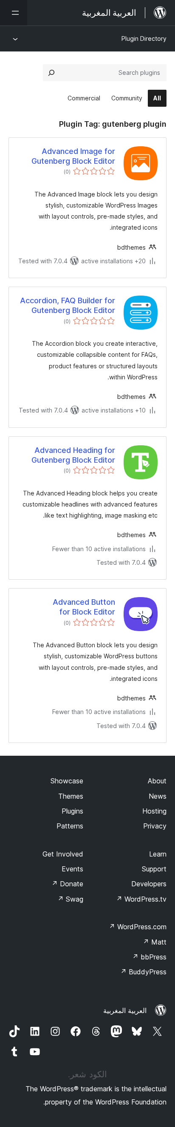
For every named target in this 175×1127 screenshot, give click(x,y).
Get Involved (62, 854)
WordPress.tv (141, 899)
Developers (149, 883)
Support (154, 869)
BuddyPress (143, 972)
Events (72, 869)
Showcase (67, 781)
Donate (67, 883)
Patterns (69, 826)
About (157, 781)
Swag (70, 899)
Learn (158, 854)
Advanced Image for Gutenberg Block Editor (73, 156)
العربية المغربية (125, 1010)
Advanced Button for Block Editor (84, 607)
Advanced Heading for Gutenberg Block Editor (73, 455)
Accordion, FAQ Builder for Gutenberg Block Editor (67, 305)
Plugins (72, 811)
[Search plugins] (51, 72)
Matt (155, 942)
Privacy (155, 826)
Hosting (154, 811)
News (158, 796)
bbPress (149, 957)
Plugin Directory (144, 38)
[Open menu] (13, 13)
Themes (70, 796)
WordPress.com (138, 926)
